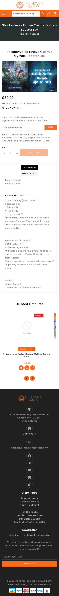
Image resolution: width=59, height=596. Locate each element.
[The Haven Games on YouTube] (29, 470)
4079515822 (29, 434)
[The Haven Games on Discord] (29, 477)
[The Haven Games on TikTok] (29, 484)
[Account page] (49, 14)
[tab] (29, 167)
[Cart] (55, 14)
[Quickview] (23, 367)
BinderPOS (45, 584)
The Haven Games (29, 33)
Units (5, 147)
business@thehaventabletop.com (29, 447)
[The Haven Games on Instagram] (29, 463)
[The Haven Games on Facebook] (29, 455)
